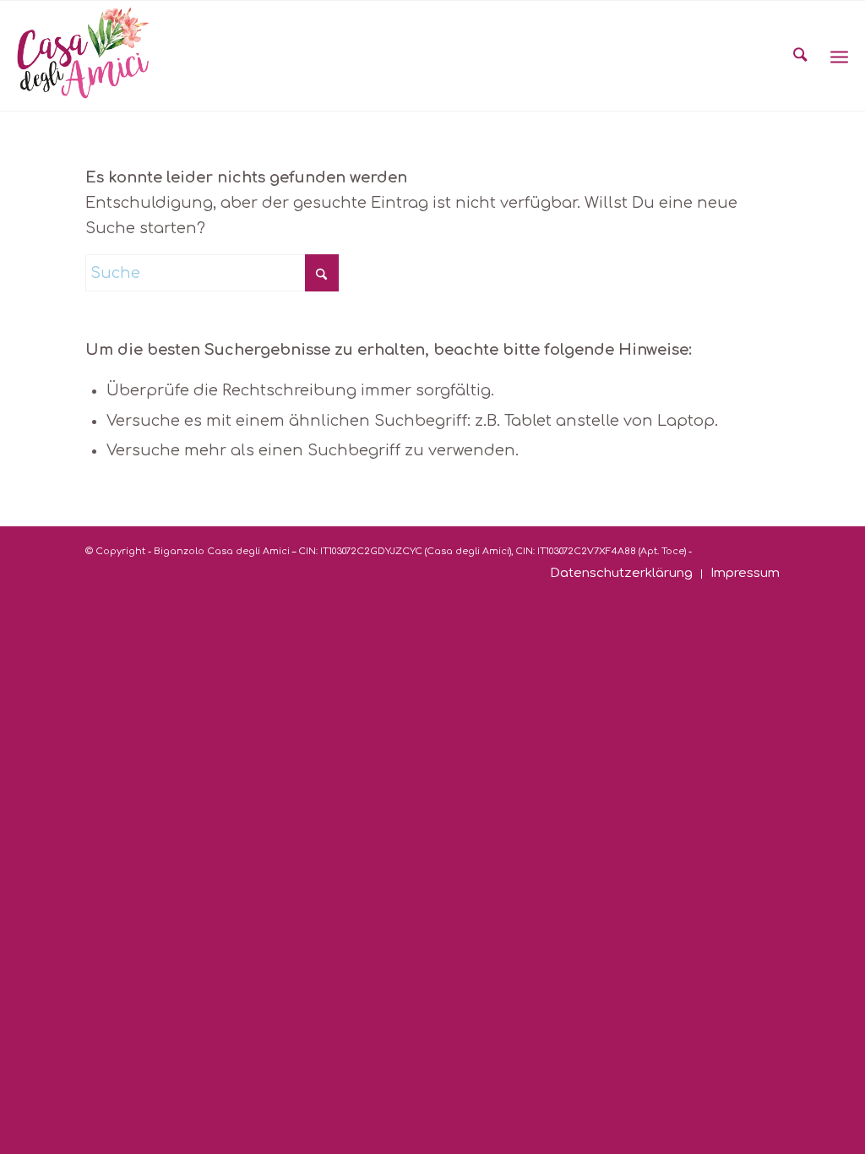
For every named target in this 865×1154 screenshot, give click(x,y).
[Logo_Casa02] (83, 56)
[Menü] (839, 56)
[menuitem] (800, 56)
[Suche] (800, 56)
